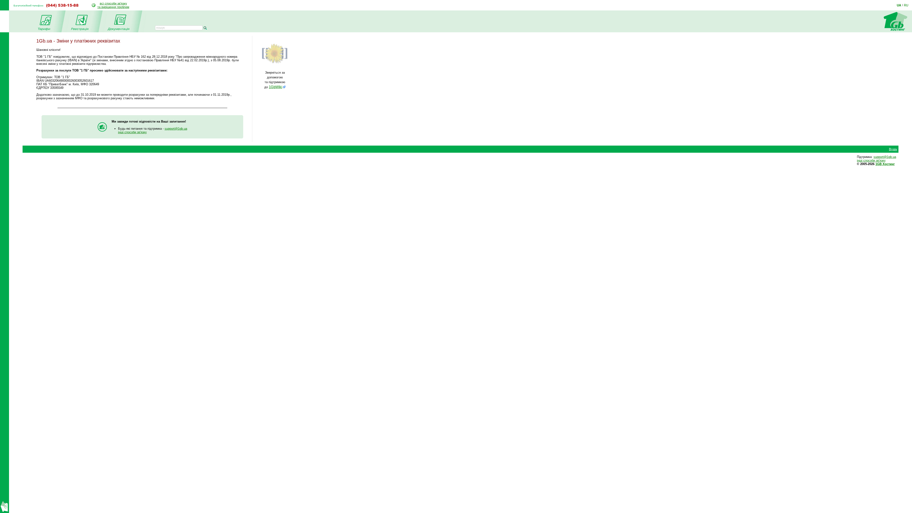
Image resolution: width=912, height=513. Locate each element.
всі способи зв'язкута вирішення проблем (113, 5)
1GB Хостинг (885, 164)
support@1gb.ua (176, 128)
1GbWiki (275, 87)
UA (899, 5)
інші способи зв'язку (132, 132)
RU (906, 5)
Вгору (893, 149)
